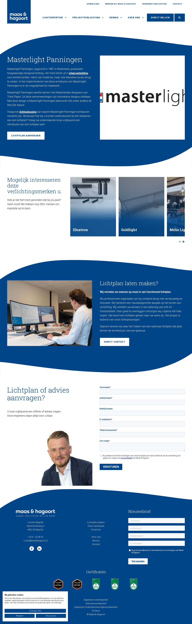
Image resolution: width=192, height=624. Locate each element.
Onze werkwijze (96, 525)
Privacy (96, 610)
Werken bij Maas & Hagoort (120, 4)
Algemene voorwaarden (96, 599)
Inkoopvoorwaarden (96, 603)
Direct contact (114, 342)
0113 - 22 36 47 (35, 536)
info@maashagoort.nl (35, 540)
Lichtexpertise (53, 17)
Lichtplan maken (96, 522)
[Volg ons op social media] (31, 548)
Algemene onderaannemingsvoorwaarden (96, 607)
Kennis (113, 17)
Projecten (96, 529)
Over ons (134, 17)
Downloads (93, 4)
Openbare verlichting (154, 4)
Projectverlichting (86, 17)
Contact (177, 4)
